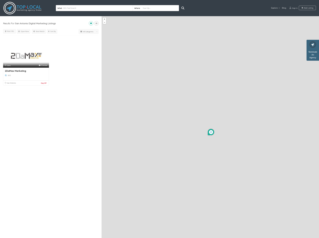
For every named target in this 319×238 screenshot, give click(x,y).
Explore (274, 8)
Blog (284, 8)
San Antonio (11, 83)
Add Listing (308, 8)
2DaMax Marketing (15, 70)
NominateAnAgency (313, 55)
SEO (9, 75)
